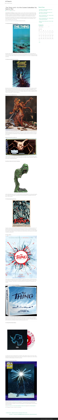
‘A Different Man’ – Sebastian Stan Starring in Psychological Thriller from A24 (16, 412)
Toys (17, 407)
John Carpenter (8, 407)
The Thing (15, 407)
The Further (11, 407)
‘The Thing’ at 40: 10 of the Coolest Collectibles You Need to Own (17, 405)
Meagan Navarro (13, 10)
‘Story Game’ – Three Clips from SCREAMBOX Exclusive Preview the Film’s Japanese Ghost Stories (22, 414)
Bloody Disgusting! (32, 405)
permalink (20, 407)
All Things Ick (8, 1)
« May (39, 42)
